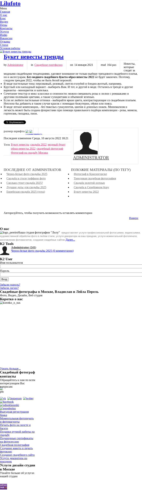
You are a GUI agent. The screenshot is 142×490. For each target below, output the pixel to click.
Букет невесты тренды (34, 56)
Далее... (70, 239)
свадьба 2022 (38, 144)
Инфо (3, 35)
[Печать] (35, 131)
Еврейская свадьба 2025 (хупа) (25, 191)
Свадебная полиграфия (14, 444)
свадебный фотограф (50, 148)
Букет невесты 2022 (86, 191)
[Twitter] (29, 398)
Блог (3, 18)
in (32, 64)
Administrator (15, 64)
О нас (3, 15)
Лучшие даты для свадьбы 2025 (26, 187)
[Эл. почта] (40, 131)
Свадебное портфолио (48, 64)
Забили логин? (9, 288)
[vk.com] (3, 398)
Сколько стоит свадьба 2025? (24, 182)
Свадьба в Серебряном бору (91, 187)
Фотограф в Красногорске (90, 174)
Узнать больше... (10, 368)
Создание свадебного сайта (17, 454)
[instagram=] (15, 398)
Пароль (4, 270)
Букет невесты (20, 144)
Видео (4, 21)
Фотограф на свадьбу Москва (29, 152)
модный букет (56, 144)
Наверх (133, 218)
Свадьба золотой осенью (89, 182)
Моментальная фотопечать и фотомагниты (17, 420)
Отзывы (5, 41)
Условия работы (10, 48)
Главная (5, 11)
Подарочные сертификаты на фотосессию (16, 440)
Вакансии (6, 38)
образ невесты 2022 (23, 148)
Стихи (4, 44)
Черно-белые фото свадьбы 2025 (26, 174)
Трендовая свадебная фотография (95, 178)
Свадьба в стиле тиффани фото (26, 178)
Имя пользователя (11, 262)
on (71, 64)
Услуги (4, 31)
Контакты (6, 28)
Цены (3, 25)
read (103, 64)
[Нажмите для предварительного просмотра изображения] (71, 51)
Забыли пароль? (10, 284)
